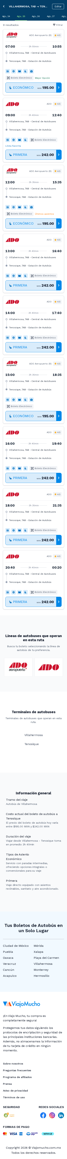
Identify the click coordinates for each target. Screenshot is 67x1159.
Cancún (8, 970)
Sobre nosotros (13, 1063)
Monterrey (41, 970)
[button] (33, 62)
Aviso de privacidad (15, 1090)
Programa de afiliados (17, 1077)
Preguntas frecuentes (17, 1070)
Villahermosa (43, 964)
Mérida (39, 946)
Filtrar (59, 25)
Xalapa (38, 952)
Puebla (8, 952)
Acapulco (10, 976)
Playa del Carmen (46, 958)
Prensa (7, 1083)
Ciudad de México (16, 946)
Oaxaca (8, 958)
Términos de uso (14, 1097)
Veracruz (9, 964)
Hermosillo (41, 976)
